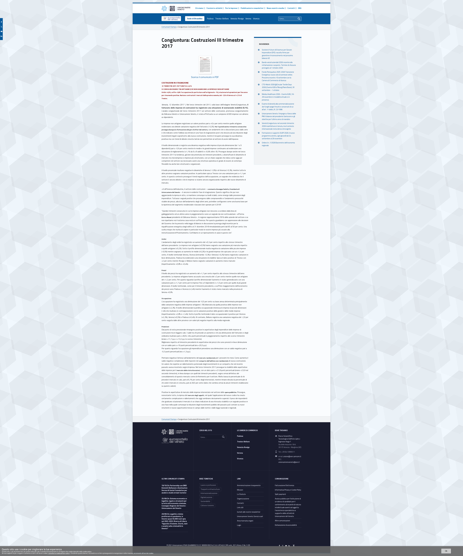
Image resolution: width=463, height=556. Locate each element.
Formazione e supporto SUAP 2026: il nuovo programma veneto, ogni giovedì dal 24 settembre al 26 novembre (278, 136)
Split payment (280, 494)
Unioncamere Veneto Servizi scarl (250, 516)
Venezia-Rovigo (237, 18)
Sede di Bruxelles (194, 18)
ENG (299, 8)
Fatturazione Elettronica (284, 485)
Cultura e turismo (207, 505)
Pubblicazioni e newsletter (252, 8)
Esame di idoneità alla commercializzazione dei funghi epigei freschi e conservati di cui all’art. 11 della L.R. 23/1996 (278, 107)
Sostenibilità (205, 501)
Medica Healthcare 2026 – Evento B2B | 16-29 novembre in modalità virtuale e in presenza (278, 97)
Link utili (240, 507)
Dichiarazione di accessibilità (286, 525)
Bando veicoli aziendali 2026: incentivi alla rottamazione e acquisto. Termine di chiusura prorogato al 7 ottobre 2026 (279, 65)
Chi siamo (199, 8)
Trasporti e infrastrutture (210, 489)
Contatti (291, 8)
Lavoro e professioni (208, 485)
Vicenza (256, 18)
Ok (446, 551)
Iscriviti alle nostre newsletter (248, 512)
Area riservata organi (245, 520)
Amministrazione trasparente (249, 485)
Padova (210, 18)
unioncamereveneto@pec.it (289, 462)
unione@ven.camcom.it (292, 456)
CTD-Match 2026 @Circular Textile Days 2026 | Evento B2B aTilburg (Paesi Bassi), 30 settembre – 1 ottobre (278, 87)
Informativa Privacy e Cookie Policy (288, 489)
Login (239, 525)
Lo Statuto (241, 494)
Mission (240, 489)
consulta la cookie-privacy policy (59, 553)
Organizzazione (243, 498)
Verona (248, 18)
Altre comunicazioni (282, 520)
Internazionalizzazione (209, 493)
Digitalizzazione (206, 497)
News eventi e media (275, 8)
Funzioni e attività (214, 8)
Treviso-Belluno (222, 18)
